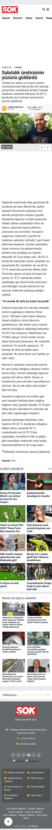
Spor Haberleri (10, 815)
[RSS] (39, 755)
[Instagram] (23, 755)
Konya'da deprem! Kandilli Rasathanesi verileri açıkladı (11, 649)
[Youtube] (28, 755)
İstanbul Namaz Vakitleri (13, 779)
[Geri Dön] (8, 821)
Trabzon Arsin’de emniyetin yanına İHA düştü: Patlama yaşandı (37, 619)
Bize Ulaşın (42, 815)
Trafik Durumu (37, 778)
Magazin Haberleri (27, 815)
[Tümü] (48, 694)
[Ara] (43, 9)
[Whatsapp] (33, 755)
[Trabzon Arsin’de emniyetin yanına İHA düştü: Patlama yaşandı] (38, 608)
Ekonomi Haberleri (33, 812)
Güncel (39, 17)
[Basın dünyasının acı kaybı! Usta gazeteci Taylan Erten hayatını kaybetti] (38, 665)
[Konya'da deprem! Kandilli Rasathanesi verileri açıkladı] (13, 638)
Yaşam (18, 67)
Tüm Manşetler (37, 786)
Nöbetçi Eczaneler (16, 772)
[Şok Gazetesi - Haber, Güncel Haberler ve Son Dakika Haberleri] (10, 9)
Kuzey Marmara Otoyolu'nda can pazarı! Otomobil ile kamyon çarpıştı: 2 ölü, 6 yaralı (12, 677)
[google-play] (32, 762)
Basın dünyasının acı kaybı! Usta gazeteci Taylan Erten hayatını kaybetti (36, 677)
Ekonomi (17, 17)
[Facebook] (13, 755)
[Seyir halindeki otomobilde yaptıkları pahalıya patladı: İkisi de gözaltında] (38, 638)
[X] (18, 755)
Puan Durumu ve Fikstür (13, 788)
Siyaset (6, 17)
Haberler (7, 67)
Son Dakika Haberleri (11, 797)
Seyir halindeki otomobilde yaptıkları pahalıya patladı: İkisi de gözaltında (38, 650)
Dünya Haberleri (16, 812)
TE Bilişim (33, 826)
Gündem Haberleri (36, 808)
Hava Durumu (37, 772)
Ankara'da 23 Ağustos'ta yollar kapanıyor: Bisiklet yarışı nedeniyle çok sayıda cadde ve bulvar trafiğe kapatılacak (13, 622)
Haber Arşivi (36, 795)
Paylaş (8, 147)
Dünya (29, 17)
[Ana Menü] (47, 9)
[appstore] (18, 762)
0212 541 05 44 (28, 738)
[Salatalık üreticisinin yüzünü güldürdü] (26, 128)
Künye (26, 818)
